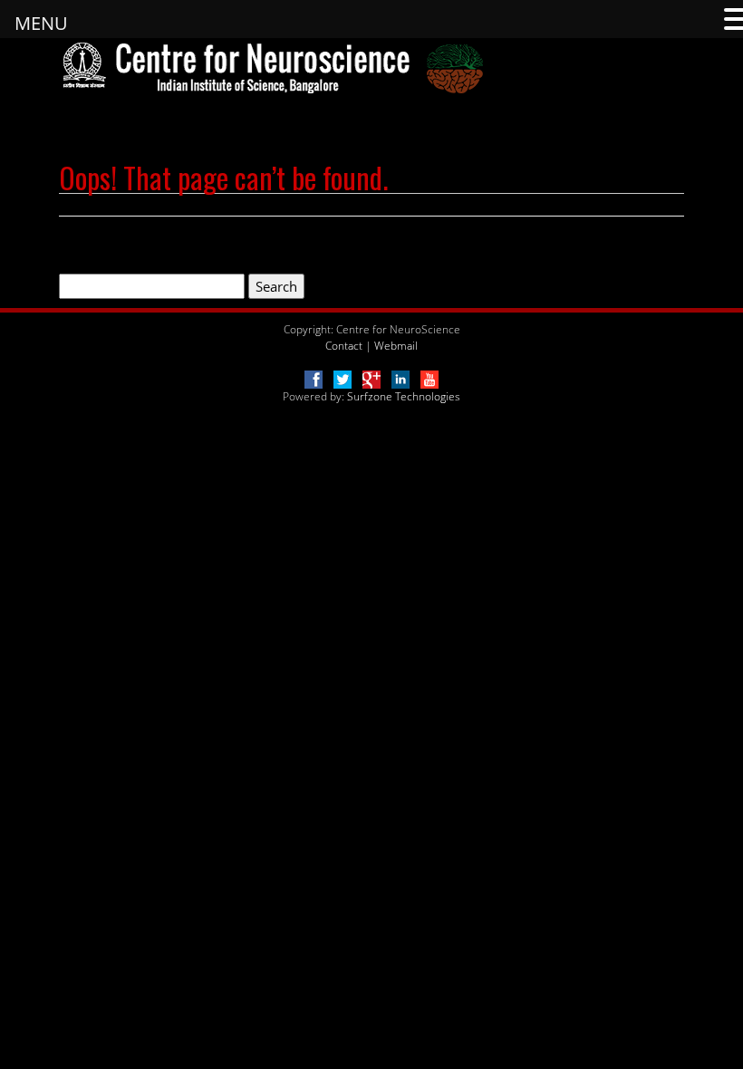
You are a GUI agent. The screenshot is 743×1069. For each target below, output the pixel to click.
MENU (41, 23)
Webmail (396, 345)
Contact (343, 345)
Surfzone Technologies (403, 396)
